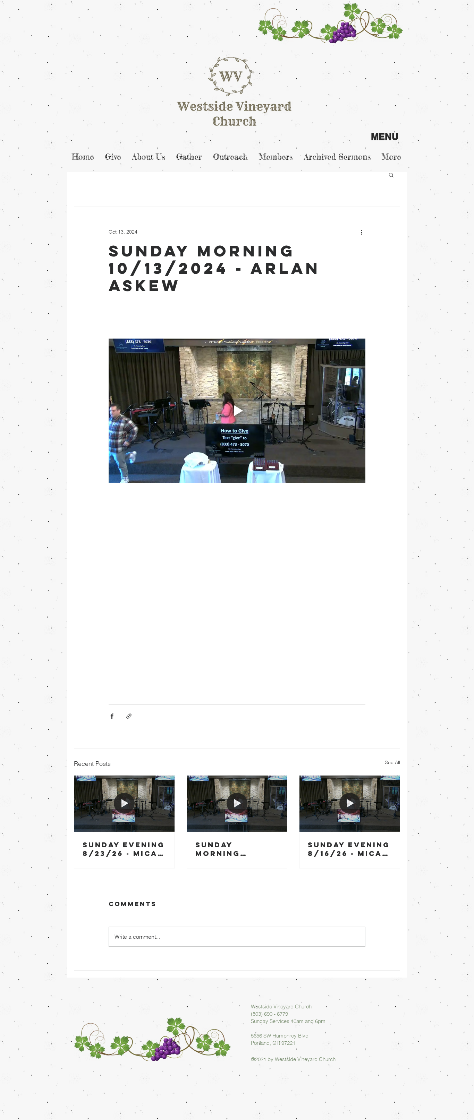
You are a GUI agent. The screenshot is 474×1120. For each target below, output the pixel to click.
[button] (391, 174)
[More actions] (361, 232)
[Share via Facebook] (112, 716)
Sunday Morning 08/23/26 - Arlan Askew (229, 849)
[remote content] (237, 600)
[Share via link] (129, 716)
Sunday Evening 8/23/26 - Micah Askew (124, 849)
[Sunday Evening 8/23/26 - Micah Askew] (124, 804)
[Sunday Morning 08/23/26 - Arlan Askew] (237, 804)
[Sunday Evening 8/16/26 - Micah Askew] (349, 804)
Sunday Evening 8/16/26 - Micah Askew (349, 849)
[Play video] (237, 411)
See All (392, 762)
